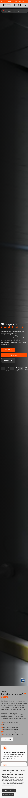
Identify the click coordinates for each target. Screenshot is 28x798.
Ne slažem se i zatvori (9, 790)
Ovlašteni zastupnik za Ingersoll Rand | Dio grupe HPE (16, 10)
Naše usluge (8, 360)
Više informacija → (8, 787)
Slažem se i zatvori (8, 794)
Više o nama (7, 739)
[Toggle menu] (25, 5)
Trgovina (7, 349)
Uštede (15, 355)
